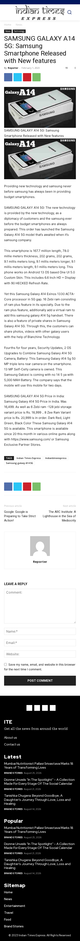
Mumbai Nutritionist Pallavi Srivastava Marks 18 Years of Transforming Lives (38, 765)
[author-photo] (40, 556)
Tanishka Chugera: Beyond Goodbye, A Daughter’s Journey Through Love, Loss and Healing (37, 799)
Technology (19, 31)
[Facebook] (8, 77)
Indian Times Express (29, 458)
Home (7, 24)
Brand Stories (13, 773)
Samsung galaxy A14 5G (19, 463)
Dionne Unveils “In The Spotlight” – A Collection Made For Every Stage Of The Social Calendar (39, 781)
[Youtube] (53, 708)
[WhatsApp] (36, 77)
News (19, 24)
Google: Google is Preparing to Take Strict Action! (20, 516)
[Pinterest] (27, 77)
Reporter (13, 67)
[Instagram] (37, 708)
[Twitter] (18, 77)
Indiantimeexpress (55, 458)
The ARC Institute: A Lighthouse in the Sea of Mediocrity (59, 516)
